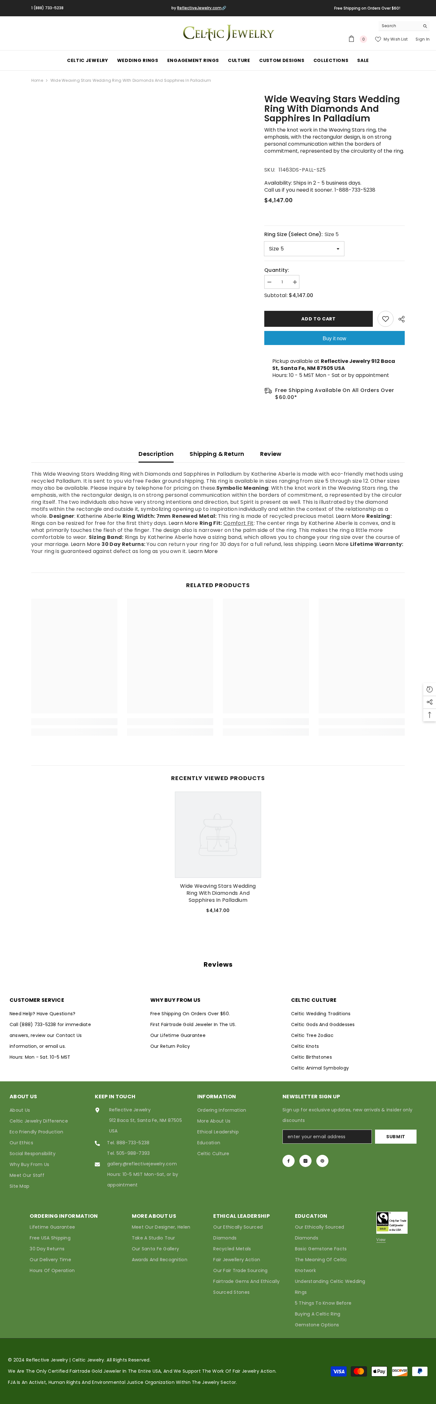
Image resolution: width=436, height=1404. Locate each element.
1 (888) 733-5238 (47, 8)
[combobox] (399, 26)
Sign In (423, 39)
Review (270, 454)
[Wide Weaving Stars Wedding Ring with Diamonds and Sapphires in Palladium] (218, 835)
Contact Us (69, 1035)
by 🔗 (198, 8)
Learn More (350, 516)
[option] (218, 855)
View (381, 1239)
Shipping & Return (217, 454)
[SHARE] (399, 319)
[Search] (404, 26)
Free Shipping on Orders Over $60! (367, 8)
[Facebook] (288, 1161)
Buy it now (334, 338)
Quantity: (276, 270)
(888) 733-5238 (38, 1024)
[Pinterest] (322, 1161)
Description (156, 454)
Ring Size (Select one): (301, 234)
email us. (55, 1046)
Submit (395, 1136)
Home (37, 80)
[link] (74, 721)
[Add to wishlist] (386, 319)
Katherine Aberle (99, 516)
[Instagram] (305, 1161)
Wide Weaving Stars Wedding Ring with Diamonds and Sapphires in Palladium (218, 893)
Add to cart (318, 319)
